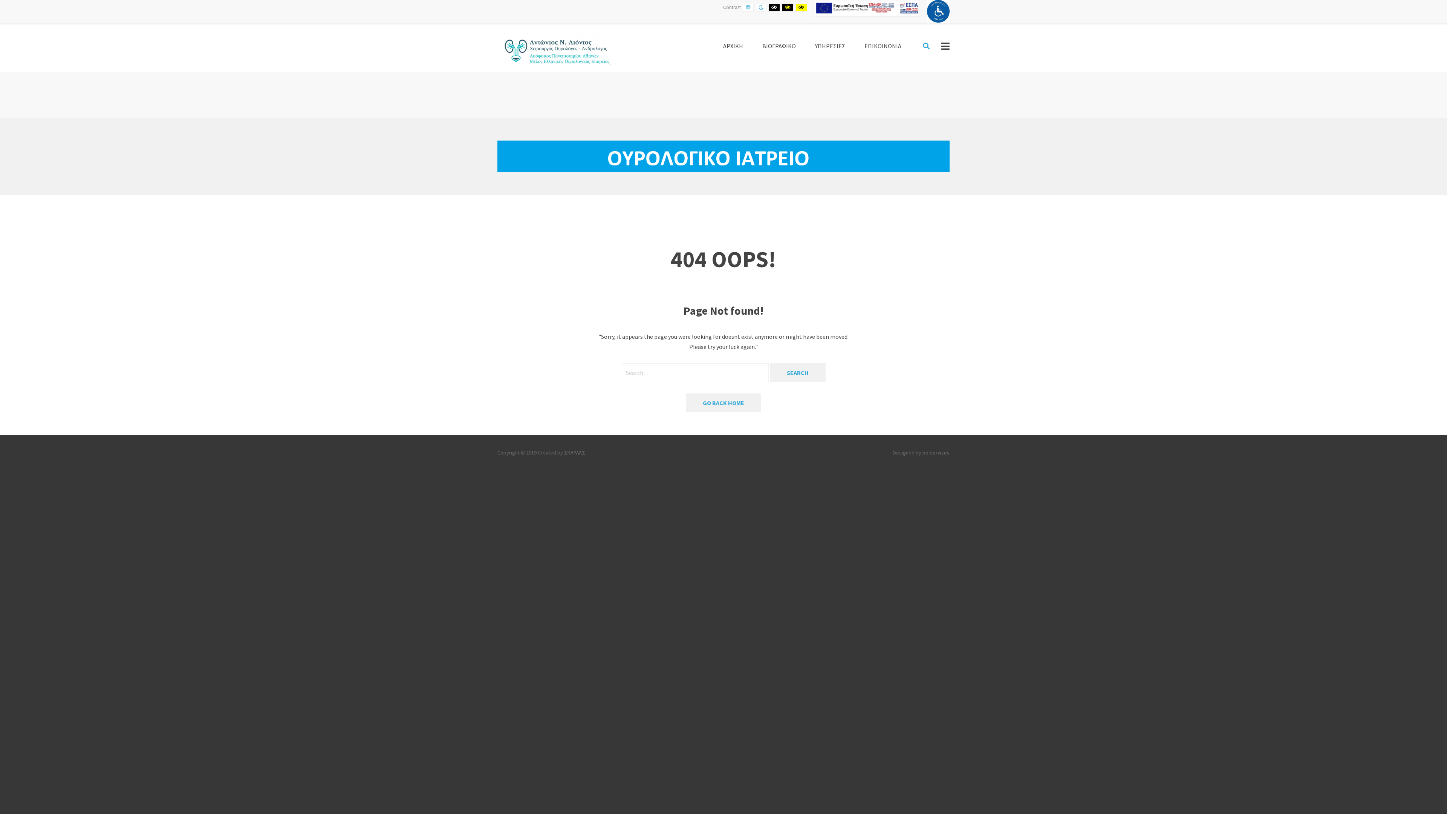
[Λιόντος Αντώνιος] (553, 47)
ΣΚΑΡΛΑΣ (574, 452)
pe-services (936, 452)
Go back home (723, 403)
